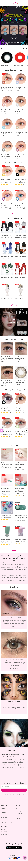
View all (14, 213)
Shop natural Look (14, 626)
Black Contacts (4, 65)
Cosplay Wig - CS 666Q (7, 256)
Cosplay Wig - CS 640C (20, 277)
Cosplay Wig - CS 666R (20, 235)
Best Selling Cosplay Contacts (14, 162)
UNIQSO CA (4, 834)
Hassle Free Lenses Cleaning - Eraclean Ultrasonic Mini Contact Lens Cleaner (20, 465)
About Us (3, 829)
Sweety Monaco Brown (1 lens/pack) (21, 133)
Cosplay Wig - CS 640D (7, 277)
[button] (25, 858)
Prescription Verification (6, 815)
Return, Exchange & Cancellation (5, 811)
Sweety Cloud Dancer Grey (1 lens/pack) (6, 155)
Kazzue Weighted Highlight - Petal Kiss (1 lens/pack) (6, 382)
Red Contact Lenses (18, 65)
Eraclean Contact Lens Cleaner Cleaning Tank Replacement (6, 464)
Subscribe (14, 790)
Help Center (18, 821)
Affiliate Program (19, 813)
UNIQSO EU (4, 837)
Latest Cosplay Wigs (14, 218)
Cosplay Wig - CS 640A (20, 298)
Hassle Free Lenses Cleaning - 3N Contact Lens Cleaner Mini (20, 490)
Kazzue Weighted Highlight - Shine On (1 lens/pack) (20, 358)
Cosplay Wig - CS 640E (20, 256)
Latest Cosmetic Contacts (14, 339)
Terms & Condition (5, 820)
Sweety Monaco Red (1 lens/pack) (6, 110)
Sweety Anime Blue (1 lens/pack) (20, 204)
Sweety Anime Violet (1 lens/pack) (6, 204)
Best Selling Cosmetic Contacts (14, 390)
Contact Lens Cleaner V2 (21, 539)
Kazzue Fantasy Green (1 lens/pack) (21, 432)
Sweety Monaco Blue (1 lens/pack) (6, 133)
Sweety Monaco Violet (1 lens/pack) (20, 88)
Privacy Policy (4, 817)
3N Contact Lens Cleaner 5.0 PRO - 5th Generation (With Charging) (21, 517)
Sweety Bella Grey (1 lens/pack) (6, 432)
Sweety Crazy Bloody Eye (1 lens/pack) (7, 88)
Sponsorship (18, 811)
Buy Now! (4, 771)
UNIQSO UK (4, 832)
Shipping (3, 808)
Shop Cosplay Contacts (14, 712)
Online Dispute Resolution (6, 822)
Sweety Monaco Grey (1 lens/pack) (20, 110)
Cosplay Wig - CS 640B (7, 298)
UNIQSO (15, 855)
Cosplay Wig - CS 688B (7, 235)
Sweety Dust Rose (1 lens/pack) (19, 155)
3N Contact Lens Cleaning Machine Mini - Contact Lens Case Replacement (7, 491)
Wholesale (18, 818)
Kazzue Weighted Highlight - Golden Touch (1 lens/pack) (7, 358)
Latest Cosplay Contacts (14, 70)
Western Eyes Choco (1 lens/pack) (20, 407)
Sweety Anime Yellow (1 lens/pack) (6, 180)
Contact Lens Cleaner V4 (7, 515)
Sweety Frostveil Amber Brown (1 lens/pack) (20, 381)
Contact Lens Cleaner (14, 446)
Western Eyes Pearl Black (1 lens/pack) (7, 407)
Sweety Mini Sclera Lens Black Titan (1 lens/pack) (21, 180)
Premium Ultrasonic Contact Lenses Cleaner (6, 540)
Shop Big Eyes (14, 668)
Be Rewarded (18, 816)
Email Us (17, 808)
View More (14, 38)
